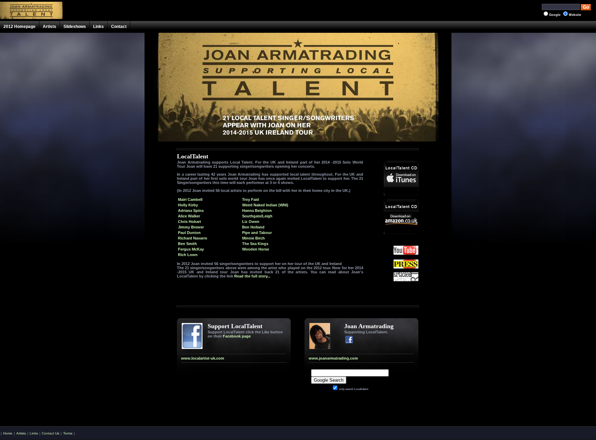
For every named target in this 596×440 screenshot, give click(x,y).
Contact (119, 26)
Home (7, 433)
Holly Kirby (188, 205)
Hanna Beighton (257, 210)
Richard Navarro (192, 238)
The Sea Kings (255, 244)
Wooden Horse (255, 249)
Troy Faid (250, 199)
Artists (49, 26)
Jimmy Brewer (191, 227)
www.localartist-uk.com (202, 358)
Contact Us (50, 433)
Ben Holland (253, 227)
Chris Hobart (189, 221)
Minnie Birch (253, 238)
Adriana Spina (190, 210)
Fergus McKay (191, 249)
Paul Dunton (189, 233)
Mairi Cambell (190, 199)
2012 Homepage (19, 26)
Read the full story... (252, 276)
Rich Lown (188, 255)
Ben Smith (187, 244)
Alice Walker (189, 216)
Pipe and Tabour (257, 233)
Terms (67, 433)
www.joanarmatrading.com (333, 358)
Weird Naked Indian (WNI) (265, 205)
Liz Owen (250, 221)
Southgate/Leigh (257, 216)
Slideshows (74, 26)
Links (98, 26)
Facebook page (237, 336)
